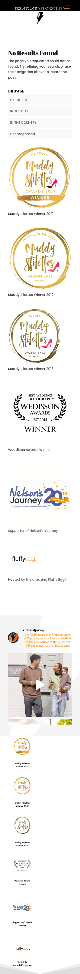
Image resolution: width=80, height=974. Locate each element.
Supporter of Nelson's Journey (33, 530)
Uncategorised (22, 134)
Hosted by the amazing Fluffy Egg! (37, 579)
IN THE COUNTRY (23, 122)
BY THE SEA (18, 100)
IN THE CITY (19, 111)
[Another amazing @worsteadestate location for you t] (40, 685)
